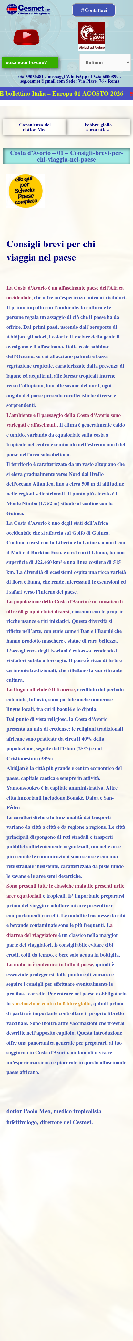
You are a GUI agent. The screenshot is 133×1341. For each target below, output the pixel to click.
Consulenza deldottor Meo (35, 127)
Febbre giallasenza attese (98, 127)
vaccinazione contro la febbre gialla (51, 1003)
